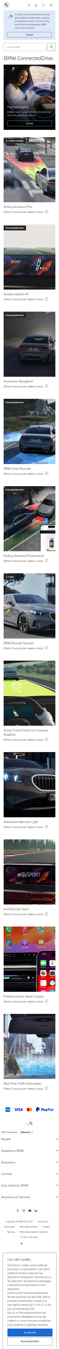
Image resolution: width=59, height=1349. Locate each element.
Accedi (29, 34)
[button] (51, 47)
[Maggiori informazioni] (47, 212)
